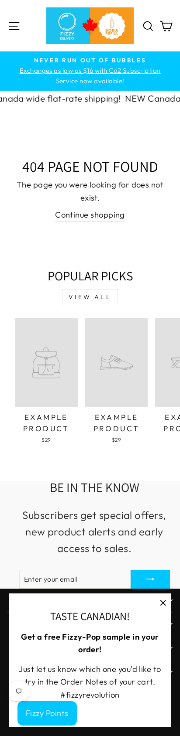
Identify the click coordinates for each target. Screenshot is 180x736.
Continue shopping (90, 215)
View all (90, 297)
